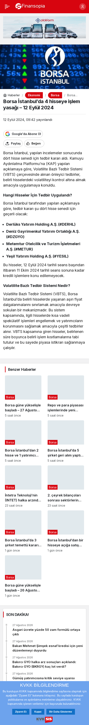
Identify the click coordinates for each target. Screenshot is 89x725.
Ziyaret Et (20, 711)
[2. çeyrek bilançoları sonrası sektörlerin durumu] (66, 486)
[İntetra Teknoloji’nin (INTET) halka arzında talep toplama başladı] (23, 486)
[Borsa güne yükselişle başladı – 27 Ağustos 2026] (23, 396)
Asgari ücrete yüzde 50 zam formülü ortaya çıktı (46, 632)
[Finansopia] (30, 6)
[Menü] (7, 6)
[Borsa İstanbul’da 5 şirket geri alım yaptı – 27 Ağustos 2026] (66, 441)
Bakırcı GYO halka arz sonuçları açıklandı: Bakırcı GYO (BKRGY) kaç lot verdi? (44, 664)
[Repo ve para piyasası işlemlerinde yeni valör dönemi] (66, 396)
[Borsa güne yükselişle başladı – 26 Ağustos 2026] (23, 576)
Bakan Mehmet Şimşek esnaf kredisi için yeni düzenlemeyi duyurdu (47, 648)
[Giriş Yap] (82, 6)
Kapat (37, 711)
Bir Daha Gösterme (60, 711)
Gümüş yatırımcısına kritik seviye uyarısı (43, 678)
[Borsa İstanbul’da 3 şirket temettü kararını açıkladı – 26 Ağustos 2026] (23, 531)
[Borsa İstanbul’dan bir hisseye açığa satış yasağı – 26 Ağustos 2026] (66, 531)
